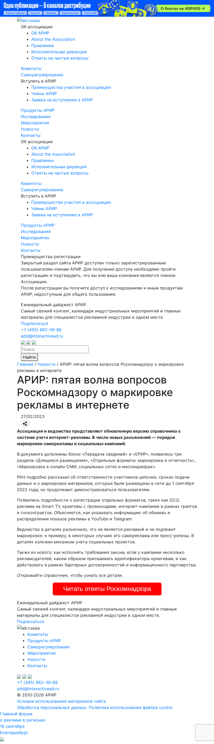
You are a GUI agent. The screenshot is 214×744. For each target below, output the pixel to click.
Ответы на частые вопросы (59, 58)
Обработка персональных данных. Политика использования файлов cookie (95, 707)
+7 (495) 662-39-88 (41, 329)
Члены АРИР (44, 93)
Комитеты (31, 68)
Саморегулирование (42, 74)
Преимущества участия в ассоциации (71, 87)
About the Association (53, 39)
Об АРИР (40, 33)
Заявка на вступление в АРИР (62, 99)
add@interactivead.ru (42, 336)
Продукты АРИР (38, 110)
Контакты (30, 135)
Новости (30, 129)
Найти (29, 357)
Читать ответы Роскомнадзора (107, 588)
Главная (25, 364)
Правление (42, 45)
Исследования (36, 116)
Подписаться (34, 323)
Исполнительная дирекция (59, 51)
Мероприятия (35, 122)
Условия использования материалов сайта (61, 701)
